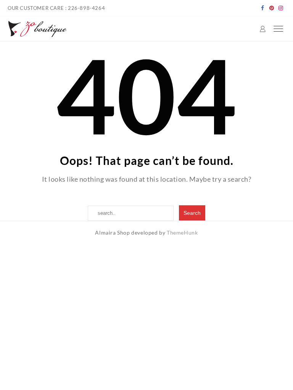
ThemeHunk (182, 232)
